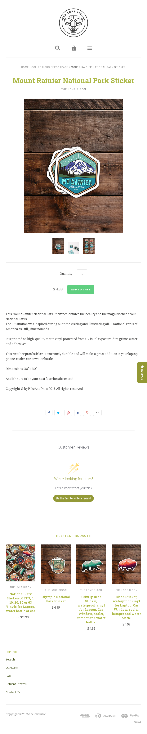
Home (25, 67)
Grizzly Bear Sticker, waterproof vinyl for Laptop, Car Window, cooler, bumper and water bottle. (91, 609)
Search (10, 659)
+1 (87, 413)
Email (97, 413)
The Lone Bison (73, 89)
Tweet (58, 413)
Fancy (77, 413)
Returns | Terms (16, 684)
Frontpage (60, 67)
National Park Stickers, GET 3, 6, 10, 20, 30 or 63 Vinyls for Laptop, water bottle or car (20, 602)
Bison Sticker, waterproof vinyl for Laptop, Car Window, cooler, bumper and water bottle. (126, 607)
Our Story (12, 667)
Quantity (66, 273)
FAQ (8, 676)
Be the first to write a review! (73, 498)
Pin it (68, 413)
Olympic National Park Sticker (56, 599)
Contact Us (13, 692)
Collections (40, 67)
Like (49, 413)
